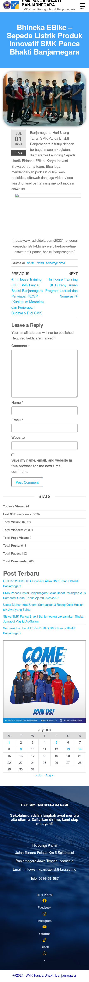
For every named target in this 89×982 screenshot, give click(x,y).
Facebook (44, 907)
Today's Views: (14, 506)
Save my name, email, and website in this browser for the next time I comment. (41, 466)
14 (80, 749)
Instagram (44, 920)
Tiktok (44, 947)
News (40, 263)
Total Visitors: (13, 529)
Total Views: (12, 522)
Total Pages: (12, 553)
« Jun (39, 775)
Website (18, 437)
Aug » (49, 775)
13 (68, 749)
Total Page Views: (16, 537)
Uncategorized (55, 263)
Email (17, 419)
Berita (31, 263)
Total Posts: (12, 545)
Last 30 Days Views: (18, 514)
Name (17, 402)
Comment (20, 345)
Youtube (44, 934)
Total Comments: (16, 561)
